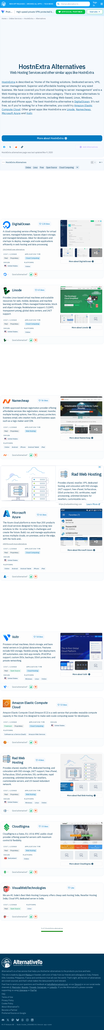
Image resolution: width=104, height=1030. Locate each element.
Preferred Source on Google (14, 1013)
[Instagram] (27, 1020)
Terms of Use (7, 997)
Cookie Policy (7, 1003)
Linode (71, 109)
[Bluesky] (17, 1020)
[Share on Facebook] (4, 147)
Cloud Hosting (32, 671)
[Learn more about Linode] (6, 291)
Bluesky (25, 987)
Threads (32, 987)
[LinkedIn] (32, 1020)
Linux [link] (35, 167)
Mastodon (16, 987)
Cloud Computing (32, 258)
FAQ (3, 994)
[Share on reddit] (16, 147)
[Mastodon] (12, 1020)
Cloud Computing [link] (66, 167)
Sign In (95, 4)
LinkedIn (53, 987)
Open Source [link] (51, 167)
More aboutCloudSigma (80, 864)
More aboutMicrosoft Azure (80, 550)
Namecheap (83, 109)
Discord (78, 984)
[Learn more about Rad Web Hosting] (6, 759)
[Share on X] (10, 147)
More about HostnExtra (50, 138)
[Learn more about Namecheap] (6, 401)
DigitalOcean (82, 101)
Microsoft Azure (11, 113)
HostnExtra (8, 82)
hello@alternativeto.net (57, 984)
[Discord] (3, 1020)
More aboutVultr (80, 674)
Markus (29, 974)
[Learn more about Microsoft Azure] (6, 513)
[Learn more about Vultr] (6, 638)
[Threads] (22, 1020)
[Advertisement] (52, 40)
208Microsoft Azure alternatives (15, 544)
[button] (81, 233)
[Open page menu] (101, 4)
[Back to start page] (4, 3)
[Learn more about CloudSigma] (6, 827)
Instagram (41, 987)
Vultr (29, 113)
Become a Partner (9, 1010)
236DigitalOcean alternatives (14, 249)
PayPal (33, 990)
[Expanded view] (92, 162)
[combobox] (73, 4)
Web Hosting (30, 431)
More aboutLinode (80, 327)
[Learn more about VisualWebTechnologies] (6, 889)
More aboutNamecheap (79, 438)
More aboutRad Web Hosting (80, 795)
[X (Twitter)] (7, 1020)
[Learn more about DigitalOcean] (6, 225)
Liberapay (23, 990)
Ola (20, 974)
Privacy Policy (8, 1000)
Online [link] (28, 167)
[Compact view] (95, 162)
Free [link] (42, 167)
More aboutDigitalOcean (80, 261)
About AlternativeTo (10, 1006)
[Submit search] (58, 4)
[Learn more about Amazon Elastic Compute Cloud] (6, 703)
